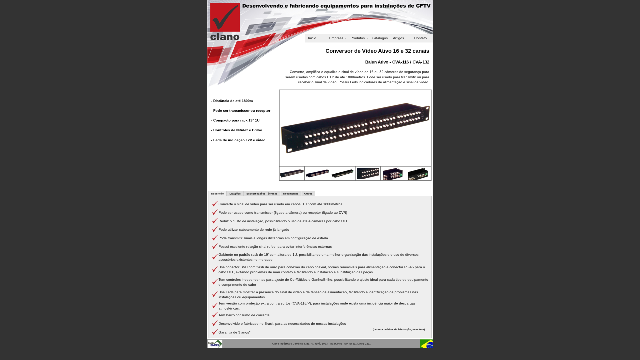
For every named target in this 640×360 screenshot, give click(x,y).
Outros (308, 193)
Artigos (398, 38)
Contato (420, 38)
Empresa (336, 38)
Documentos (290, 193)
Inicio (312, 38)
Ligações (235, 193)
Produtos (357, 38)
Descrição (217, 193)
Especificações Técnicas (262, 193)
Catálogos (380, 38)
